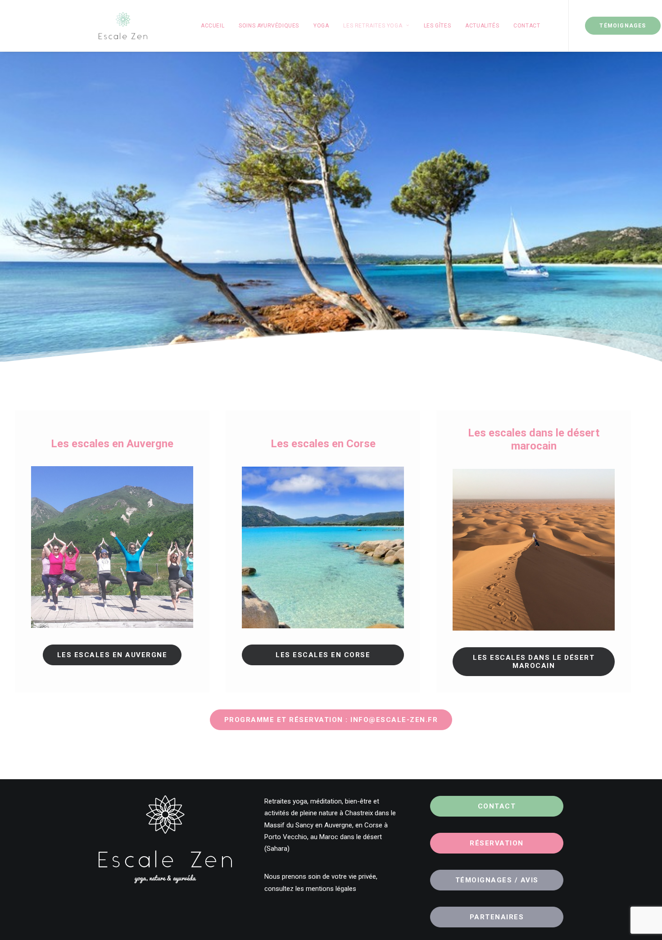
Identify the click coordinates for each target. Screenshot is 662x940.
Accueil (212, 26)
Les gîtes (437, 26)
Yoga (321, 26)
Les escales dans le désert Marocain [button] (535, 662)
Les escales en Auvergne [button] (112, 655)
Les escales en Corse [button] (323, 655)
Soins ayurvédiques (269, 26)
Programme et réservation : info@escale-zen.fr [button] (331, 720)
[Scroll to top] (645, 922)
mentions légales (331, 889)
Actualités (482, 26)
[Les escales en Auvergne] (112, 547)
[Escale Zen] (123, 25)
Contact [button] (497, 806)
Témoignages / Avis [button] (497, 880)
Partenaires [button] (497, 917)
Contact (526, 26)
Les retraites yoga (372, 26)
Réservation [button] (497, 843)
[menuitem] (213, 25)
